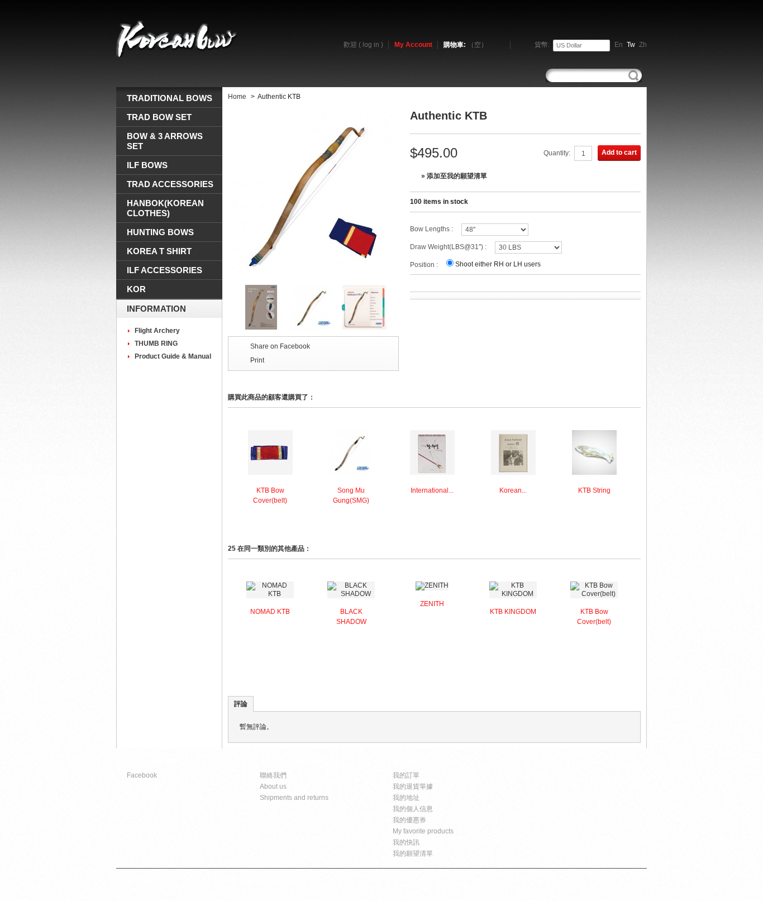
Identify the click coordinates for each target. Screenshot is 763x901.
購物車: (466, 45)
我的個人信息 (413, 809)
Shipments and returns (294, 798)
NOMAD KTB (270, 612)
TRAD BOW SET (159, 117)
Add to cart (619, 152)
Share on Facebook (280, 346)
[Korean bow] (178, 38)
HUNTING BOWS (160, 232)
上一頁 (230, 622)
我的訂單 (406, 775)
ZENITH (432, 604)
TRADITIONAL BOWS (169, 98)
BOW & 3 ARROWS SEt (165, 141)
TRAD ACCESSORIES (170, 184)
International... (432, 490)
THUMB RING (156, 343)
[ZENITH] (432, 585)
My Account (413, 45)
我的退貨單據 (413, 786)
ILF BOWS (147, 165)
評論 (240, 704)
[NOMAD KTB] (270, 594)
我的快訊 (406, 842)
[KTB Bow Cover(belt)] (270, 472)
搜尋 (633, 75)
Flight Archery (157, 331)
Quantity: (556, 153)
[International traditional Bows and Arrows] (432, 472)
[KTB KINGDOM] (513, 594)
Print (257, 360)
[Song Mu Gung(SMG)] (351, 472)
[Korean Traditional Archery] (513, 472)
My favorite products (423, 831)
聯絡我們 (273, 775)
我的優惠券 (409, 820)
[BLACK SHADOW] (351, 594)
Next (396, 307)
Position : (424, 265)
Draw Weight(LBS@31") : (448, 247)
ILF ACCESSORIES (164, 270)
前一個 (230, 471)
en (618, 45)
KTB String (594, 490)
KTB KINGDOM (513, 612)
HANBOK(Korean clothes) (165, 208)
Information (156, 308)
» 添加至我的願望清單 (454, 176)
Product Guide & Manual (173, 356)
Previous (230, 307)
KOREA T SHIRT (159, 251)
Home (237, 97)
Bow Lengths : (431, 229)
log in (371, 45)
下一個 (635, 471)
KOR (136, 289)
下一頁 (635, 622)
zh (643, 45)
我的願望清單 (413, 853)
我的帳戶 (409, 762)
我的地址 (406, 798)
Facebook (142, 775)
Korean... (513, 490)
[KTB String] (594, 472)
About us (273, 786)
